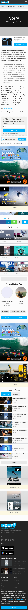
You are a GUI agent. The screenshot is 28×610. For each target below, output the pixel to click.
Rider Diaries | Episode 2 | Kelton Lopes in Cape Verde (21, 270)
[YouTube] (13, 540)
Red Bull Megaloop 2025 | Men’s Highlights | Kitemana (7, 238)
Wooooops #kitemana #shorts (7, 254)
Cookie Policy (9, 599)
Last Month (6, 394)
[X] (6, 540)
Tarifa (21, 301)
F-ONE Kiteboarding (7, 301)
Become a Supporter (4, 585)
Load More (14, 279)
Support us (21, 139)
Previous (8, 317)
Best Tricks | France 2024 (21, 238)
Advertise (16, 580)
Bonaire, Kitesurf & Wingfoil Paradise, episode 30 (7, 270)
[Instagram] (9, 540)
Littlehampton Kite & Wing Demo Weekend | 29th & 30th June (21, 254)
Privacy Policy (20, 599)
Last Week (15, 394)
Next (20, 317)
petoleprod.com (8, 108)
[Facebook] (2, 540)
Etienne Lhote (6, 311)
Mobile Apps (17, 584)
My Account (4, 580)
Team (15, 587)
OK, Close (14, 607)
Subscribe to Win (21, 44)
